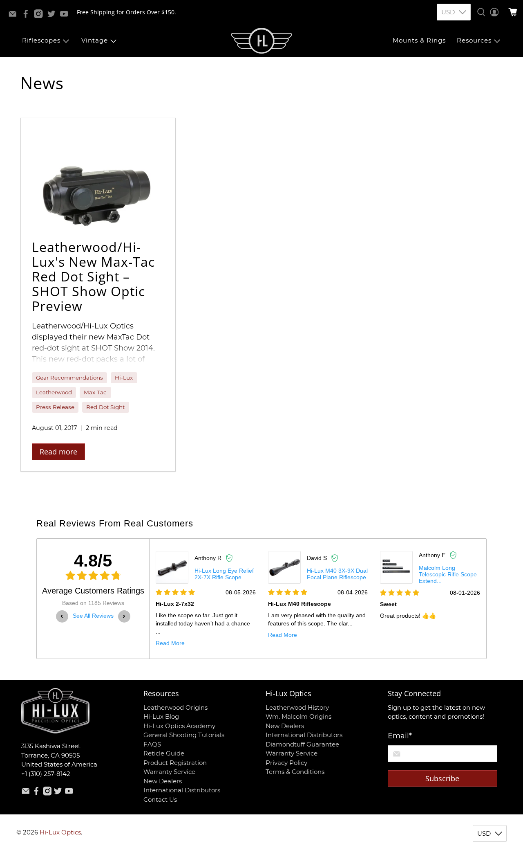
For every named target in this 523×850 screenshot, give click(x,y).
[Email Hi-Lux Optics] (14, 16)
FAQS (152, 744)
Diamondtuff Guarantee (302, 744)
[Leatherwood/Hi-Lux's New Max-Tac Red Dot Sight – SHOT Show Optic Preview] (98, 173)
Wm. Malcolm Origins (298, 716)
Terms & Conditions (295, 772)
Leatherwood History (297, 707)
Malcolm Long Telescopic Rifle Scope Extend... (448, 574)
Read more (58, 451)
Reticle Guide (163, 753)
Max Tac (95, 392)
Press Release (55, 407)
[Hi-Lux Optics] (261, 41)
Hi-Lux (124, 377)
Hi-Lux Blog (161, 716)
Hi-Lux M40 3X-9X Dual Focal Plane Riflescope (337, 573)
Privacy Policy (286, 763)
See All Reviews (93, 615)
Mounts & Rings (419, 40)
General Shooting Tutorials (183, 735)
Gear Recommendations (69, 377)
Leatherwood (54, 392)
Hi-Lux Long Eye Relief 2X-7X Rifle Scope (224, 573)
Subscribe (442, 778)
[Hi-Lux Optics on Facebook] (27, 16)
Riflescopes (41, 40)
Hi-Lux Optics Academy (179, 726)
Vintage (94, 40)
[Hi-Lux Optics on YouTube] (66, 16)
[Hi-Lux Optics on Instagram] (40, 16)
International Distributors (181, 790)
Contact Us (160, 799)
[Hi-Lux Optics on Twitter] (53, 16)
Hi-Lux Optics (60, 832)
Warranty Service (169, 772)
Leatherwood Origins (175, 707)
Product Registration (175, 763)
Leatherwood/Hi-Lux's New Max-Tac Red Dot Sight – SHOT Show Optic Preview (93, 276)
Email (400, 735)
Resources (474, 40)
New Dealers (162, 781)
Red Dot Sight (105, 407)
